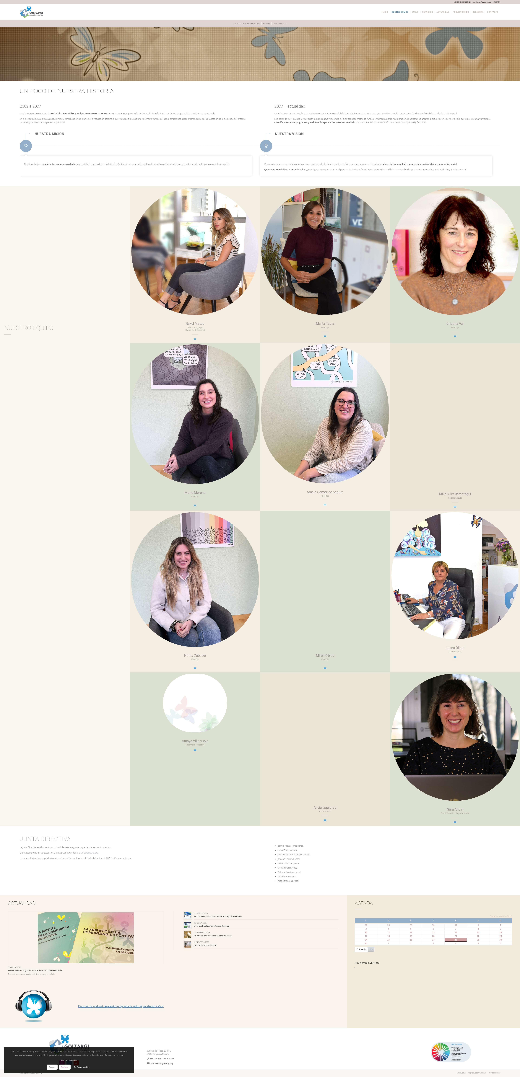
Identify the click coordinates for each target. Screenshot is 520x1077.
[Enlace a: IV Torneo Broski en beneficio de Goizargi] (187, 925)
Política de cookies (69, 1060)
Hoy (371, 949)
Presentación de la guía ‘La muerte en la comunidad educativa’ (35, 970)
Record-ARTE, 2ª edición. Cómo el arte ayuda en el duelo (218, 916)
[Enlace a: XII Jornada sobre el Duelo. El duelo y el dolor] (187, 934)
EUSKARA (496, 2)
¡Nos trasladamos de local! (205, 945)
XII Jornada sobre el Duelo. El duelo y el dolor (212, 936)
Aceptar (52, 1067)
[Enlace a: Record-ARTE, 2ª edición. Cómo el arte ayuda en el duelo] (187, 915)
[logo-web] (31, 12)
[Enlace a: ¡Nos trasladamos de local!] (187, 944)
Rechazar (65, 1067)
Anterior (363, 949)
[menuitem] (496, 2)
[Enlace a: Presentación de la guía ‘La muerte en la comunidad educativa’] (85, 937)
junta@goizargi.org (89, 852)
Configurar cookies (82, 1067)
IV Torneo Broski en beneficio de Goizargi (211, 926)
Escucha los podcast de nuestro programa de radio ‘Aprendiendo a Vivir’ (121, 1006)
